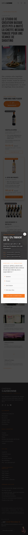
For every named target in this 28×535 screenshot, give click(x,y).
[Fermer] (24, 234)
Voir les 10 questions (14, 295)
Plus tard (14, 299)
